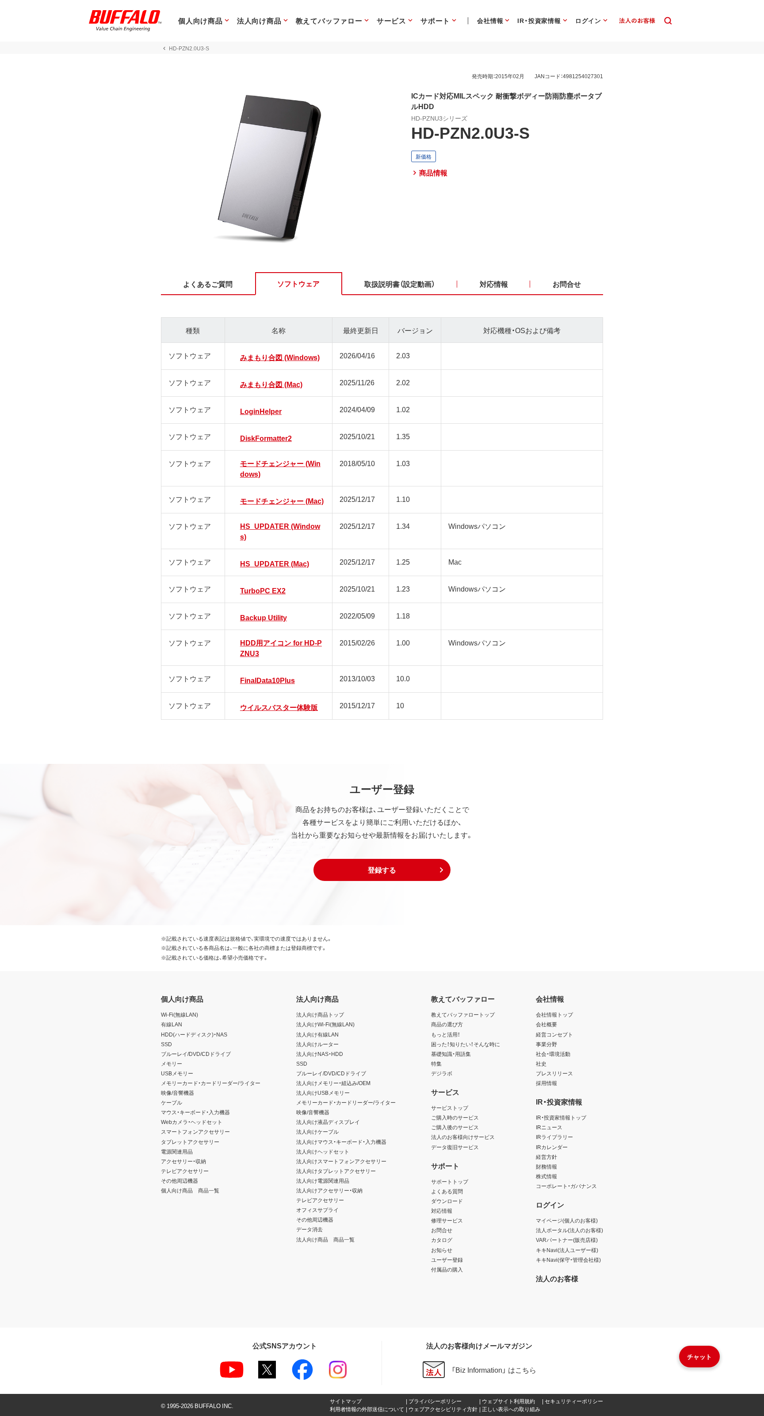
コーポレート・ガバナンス (566, 1186)
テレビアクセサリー (185, 1171)
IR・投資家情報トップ (561, 1117)
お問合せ (441, 1230)
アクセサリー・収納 (183, 1161)
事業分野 (546, 1044)
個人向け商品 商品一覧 (190, 1190)
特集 (436, 1063)
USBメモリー (177, 1073)
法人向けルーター (317, 1044)
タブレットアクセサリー (190, 1142)
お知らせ (441, 1250)
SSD (166, 1044)
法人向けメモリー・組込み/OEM (333, 1083)
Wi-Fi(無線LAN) (179, 1014)
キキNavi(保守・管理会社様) (568, 1260)
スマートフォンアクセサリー (195, 1131)
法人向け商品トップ (320, 1014)
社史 (541, 1063)
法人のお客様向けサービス (463, 1137)
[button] (382, 870)
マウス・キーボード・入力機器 (195, 1112)
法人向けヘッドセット (322, 1151)
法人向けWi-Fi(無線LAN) (325, 1024)
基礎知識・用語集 (451, 1054)
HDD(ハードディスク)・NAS (194, 1034)
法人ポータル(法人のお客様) (569, 1230)
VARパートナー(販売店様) (567, 1240)
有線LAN (171, 1024)
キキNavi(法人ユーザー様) (567, 1250)
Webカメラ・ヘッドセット (191, 1122)
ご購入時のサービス (455, 1117)
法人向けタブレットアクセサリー (336, 1171)
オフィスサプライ (317, 1210)
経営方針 (546, 1157)
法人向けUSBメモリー (323, 1093)
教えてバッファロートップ (463, 1014)
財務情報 (546, 1166)
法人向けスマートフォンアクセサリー (341, 1161)
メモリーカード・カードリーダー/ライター (210, 1083)
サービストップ (449, 1108)
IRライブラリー (554, 1137)
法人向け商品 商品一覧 (325, 1239)
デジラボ (441, 1073)
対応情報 (441, 1211)
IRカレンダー (552, 1147)
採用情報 (546, 1083)
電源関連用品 (177, 1151)
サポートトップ (449, 1181)
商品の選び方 (447, 1024)
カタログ (441, 1240)
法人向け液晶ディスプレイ (328, 1122)
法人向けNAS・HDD (319, 1054)
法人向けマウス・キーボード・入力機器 (341, 1142)
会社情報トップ (554, 1014)
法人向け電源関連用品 (322, 1180)
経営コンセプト (554, 1034)
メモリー (171, 1063)
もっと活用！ (445, 1034)
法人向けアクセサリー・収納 (329, 1190)
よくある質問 (447, 1191)
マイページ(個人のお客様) (567, 1220)
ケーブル (171, 1102)
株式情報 (546, 1176)
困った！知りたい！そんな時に (465, 1044)
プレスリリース (554, 1073)
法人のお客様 (557, 1278)
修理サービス (447, 1220)
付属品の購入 (447, 1269)
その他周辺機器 (179, 1180)
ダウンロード (447, 1201)
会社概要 (546, 1024)
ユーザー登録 (447, 1260)
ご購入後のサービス (455, 1127)
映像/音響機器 (177, 1093)
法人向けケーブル (317, 1131)
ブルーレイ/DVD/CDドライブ (196, 1054)
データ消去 (309, 1229)
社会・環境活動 (553, 1054)
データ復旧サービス (455, 1147)
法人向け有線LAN (317, 1034)
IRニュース (549, 1127)
